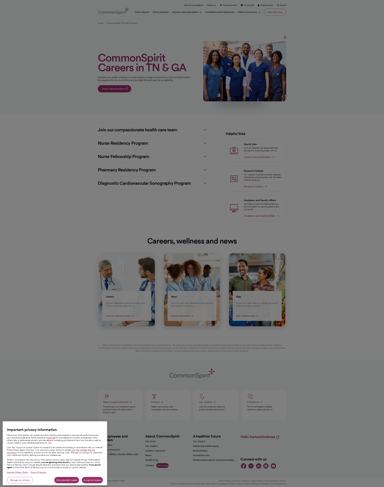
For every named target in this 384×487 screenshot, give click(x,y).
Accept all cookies (92, 480)
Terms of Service (38, 472)
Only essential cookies (66, 480)
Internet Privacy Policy (17, 472)
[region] (54, 453)
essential (51, 437)
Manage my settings (20, 480)
